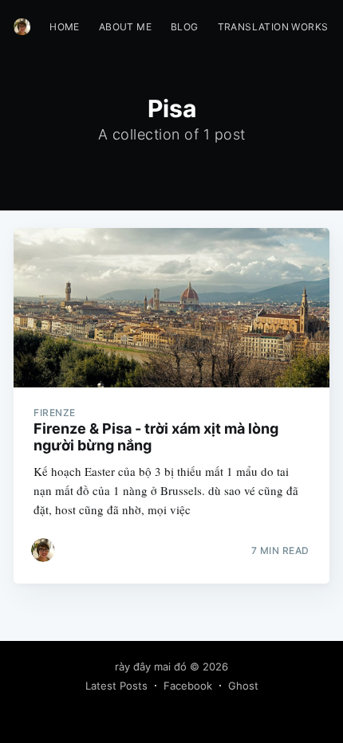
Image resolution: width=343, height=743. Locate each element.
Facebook (188, 685)
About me (125, 27)
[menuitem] (64, 26)
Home (64, 27)
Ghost (243, 685)
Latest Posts (116, 685)
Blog (185, 27)
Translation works (273, 27)
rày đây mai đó (151, 666)
